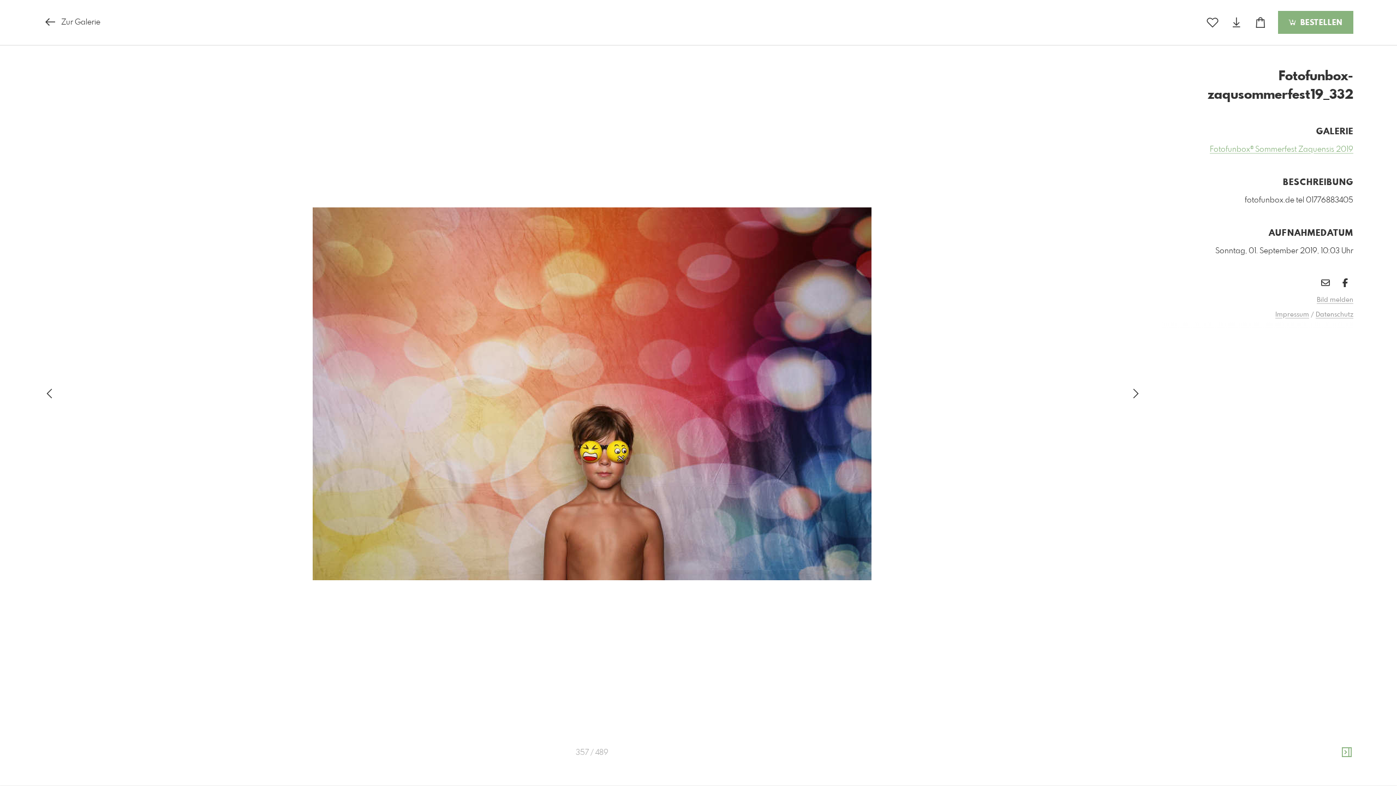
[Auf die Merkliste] (1212, 22)
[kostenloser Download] (1236, 22)
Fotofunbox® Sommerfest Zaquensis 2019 (1281, 149)
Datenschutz (1334, 315)
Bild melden (1335, 300)
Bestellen (1320, 23)
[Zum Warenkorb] (1260, 22)
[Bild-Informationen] (1346, 753)
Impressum (1292, 315)
